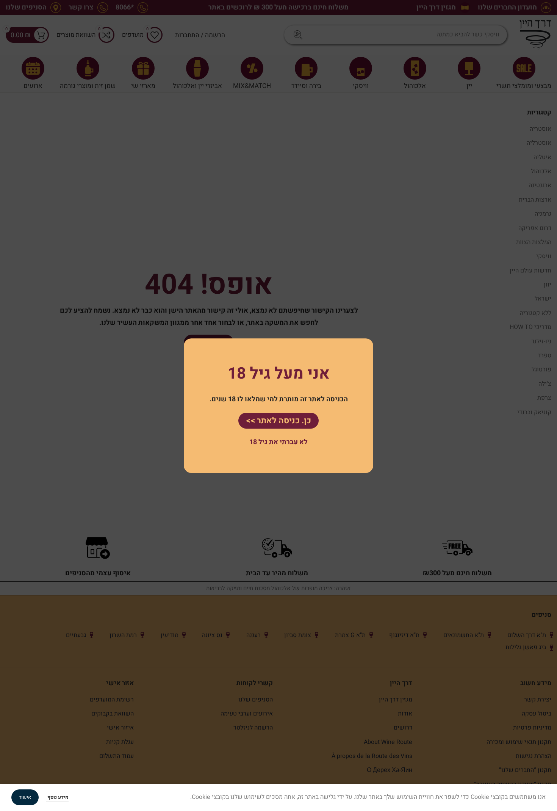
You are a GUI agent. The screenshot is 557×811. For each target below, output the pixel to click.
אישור (25, 797)
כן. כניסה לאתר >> (278, 420)
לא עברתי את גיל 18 (278, 442)
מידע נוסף (57, 797)
